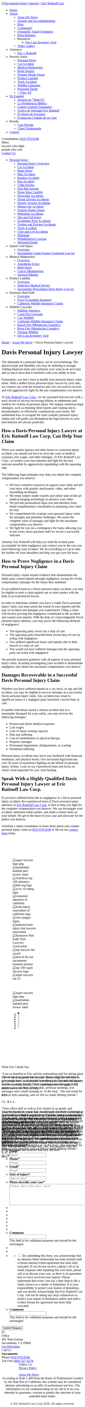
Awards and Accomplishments (36, 21)
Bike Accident (26, 174)
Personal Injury (26, 60)
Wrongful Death (27, 89)
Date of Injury (19, 1174)
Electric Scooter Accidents (33, 203)
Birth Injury (24, 267)
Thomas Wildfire (27, 332)
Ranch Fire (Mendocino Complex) (38, 325)
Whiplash (23, 235)
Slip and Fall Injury (29, 217)
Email (14, 1166)
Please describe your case (27, 1182)
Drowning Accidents (30, 195)
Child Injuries (25, 185)
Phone (14, 1159)
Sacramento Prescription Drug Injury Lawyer (45, 289)
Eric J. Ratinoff (26, 53)
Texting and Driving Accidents (36, 224)
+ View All (24, 92)
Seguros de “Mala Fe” (31, 99)
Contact (14, 132)
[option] (26, 853)
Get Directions (11, 1346)
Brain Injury (25, 170)
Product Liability (27, 78)
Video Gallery (26, 46)
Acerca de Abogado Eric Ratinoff (38, 110)
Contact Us (9, 153)
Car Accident (25, 64)
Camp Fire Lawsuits (30, 314)
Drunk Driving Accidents (33, 199)
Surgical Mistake (27, 274)
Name (14, 1151)
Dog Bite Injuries (28, 188)
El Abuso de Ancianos (31, 114)
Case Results (25, 125)
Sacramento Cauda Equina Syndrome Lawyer (46, 253)
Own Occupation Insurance (34, 299)
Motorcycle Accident (30, 206)
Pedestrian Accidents (30, 213)
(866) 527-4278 (23, 1361)
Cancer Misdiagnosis (30, 271)
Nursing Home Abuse (31, 74)
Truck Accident (27, 81)
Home (13, 10)
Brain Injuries (25, 71)
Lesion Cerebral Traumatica (34, 107)
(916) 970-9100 (29, 138)
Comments (16, 1232)
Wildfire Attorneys (28, 310)
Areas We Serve (27, 17)
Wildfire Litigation (28, 85)
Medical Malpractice (30, 67)
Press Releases (26, 35)
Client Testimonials (29, 128)
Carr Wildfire (25, 317)
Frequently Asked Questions (35, 31)
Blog (20, 24)
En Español (16, 96)
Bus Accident (25, 181)
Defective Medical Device (33, 285)
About (13, 13)
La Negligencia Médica (32, 103)
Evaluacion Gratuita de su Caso (37, 117)
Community (24, 28)
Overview (23, 249)
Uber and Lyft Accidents (32, 231)
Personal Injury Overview (33, 163)
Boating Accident (28, 178)
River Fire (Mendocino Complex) (38, 328)
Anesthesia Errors (28, 264)
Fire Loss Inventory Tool (40, 42)
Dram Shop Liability (30, 192)
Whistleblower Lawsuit (31, 239)
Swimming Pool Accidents (34, 221)
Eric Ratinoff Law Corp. (21, 397)
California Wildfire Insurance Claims (40, 303)
